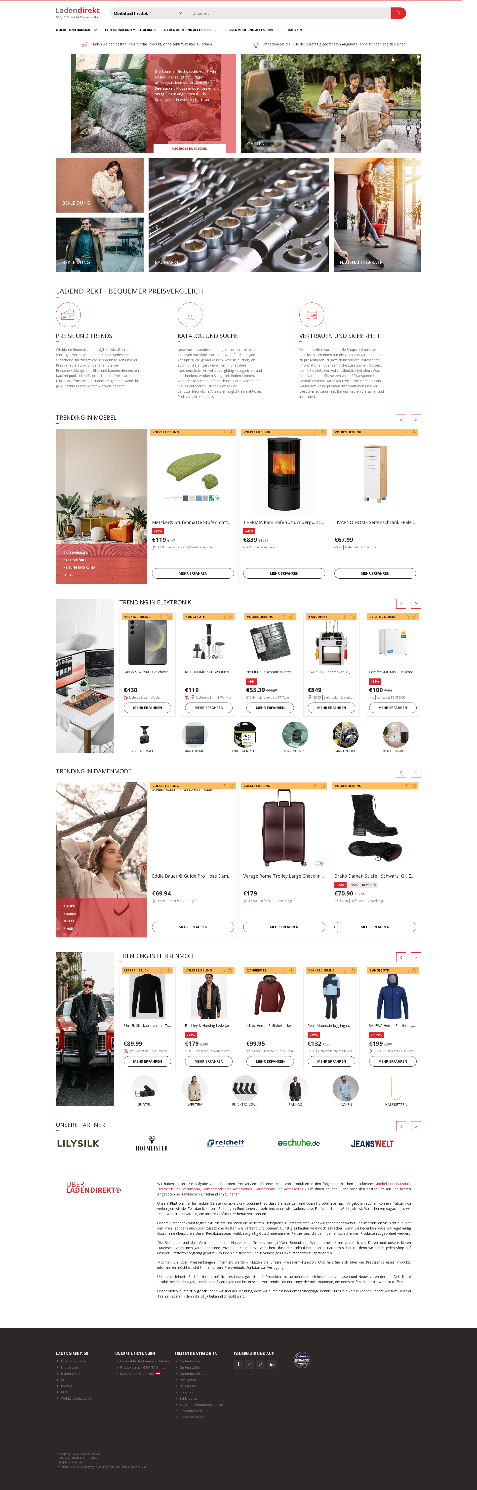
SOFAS (68, 575)
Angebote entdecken (189, 149)
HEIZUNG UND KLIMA (79, 567)
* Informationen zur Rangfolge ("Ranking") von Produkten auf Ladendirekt (102, 1467)
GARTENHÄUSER (75, 553)
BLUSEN (69, 906)
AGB (64, 1380)
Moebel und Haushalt (74, 30)
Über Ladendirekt (74, 1361)
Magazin (294, 30)
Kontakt (66, 1386)
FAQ (64, 1392)
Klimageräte (188, 1380)
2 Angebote (256, 970)
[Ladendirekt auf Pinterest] (260, 1364)
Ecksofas (186, 1392)
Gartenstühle (190, 1367)
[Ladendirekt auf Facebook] (238, 1364)
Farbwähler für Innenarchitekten (144, 1361)
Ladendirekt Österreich (138, 1373)
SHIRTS (68, 921)
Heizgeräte (188, 1386)
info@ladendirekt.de (70, 1462)
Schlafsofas (189, 1398)
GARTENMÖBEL (74, 560)
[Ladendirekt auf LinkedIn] (272, 1364)
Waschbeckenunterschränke (201, 1404)
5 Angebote (317, 617)
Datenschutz (70, 1373)
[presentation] (401, 419)
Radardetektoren (192, 1417)
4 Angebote (195, 617)
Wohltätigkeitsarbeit (76, 1398)
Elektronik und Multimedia (128, 30)
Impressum (69, 1367)
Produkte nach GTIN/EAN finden (144, 1367)
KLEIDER (69, 914)
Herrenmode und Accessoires (250, 30)
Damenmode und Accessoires (188, 30)
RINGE (68, 929)
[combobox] (287, 13)
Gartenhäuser (190, 1361)
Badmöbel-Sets (191, 1411)
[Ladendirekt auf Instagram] (249, 1364)
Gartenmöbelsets (193, 1373)
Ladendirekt (80, 13)
